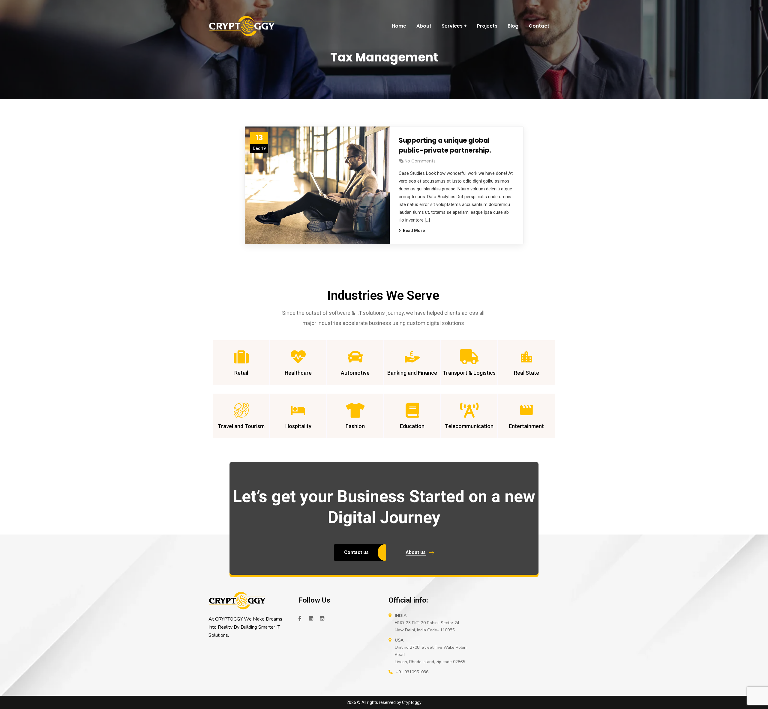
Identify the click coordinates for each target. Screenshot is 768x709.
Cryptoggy (412, 702)
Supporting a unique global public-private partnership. (445, 145)
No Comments (420, 161)
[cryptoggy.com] (241, 26)
